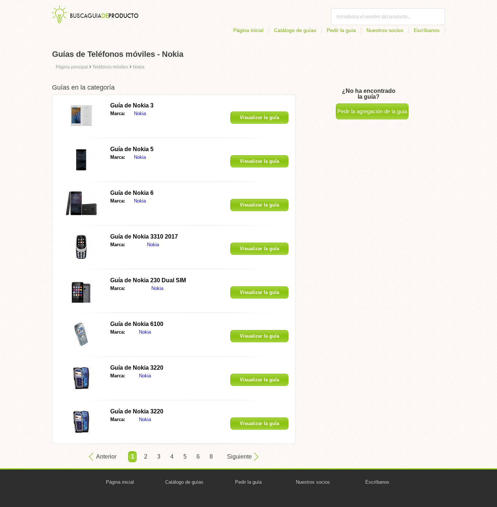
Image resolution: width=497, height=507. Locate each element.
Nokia (140, 113)
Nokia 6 (132, 193)
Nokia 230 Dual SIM (148, 280)
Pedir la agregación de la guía (372, 111)
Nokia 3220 (136, 368)
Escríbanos (427, 30)
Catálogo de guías (295, 30)
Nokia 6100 (136, 324)
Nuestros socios (384, 30)
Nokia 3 (132, 105)
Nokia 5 (132, 149)
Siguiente (239, 456)
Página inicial (248, 30)
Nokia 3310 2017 (144, 236)
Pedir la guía (341, 30)
